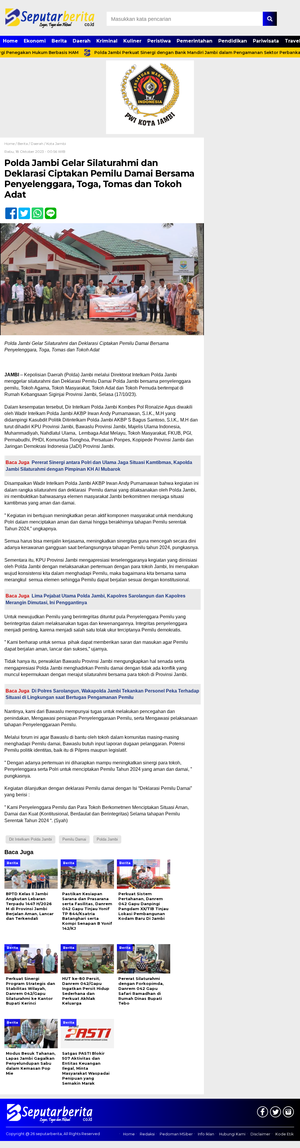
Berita (59, 41)
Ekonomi (35, 41)
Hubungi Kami (232, 1134)
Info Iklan (206, 1134)
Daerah (82, 41)
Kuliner (132, 41)
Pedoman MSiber (176, 1134)
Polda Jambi (107, 839)
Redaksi (147, 1134)
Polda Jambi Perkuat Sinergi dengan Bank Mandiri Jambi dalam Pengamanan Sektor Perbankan (177, 52)
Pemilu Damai (74, 839)
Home (10, 41)
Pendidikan (232, 41)
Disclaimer (260, 1134)
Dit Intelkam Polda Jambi (30, 839)
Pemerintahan (194, 41)
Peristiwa (159, 41)
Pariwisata (266, 41)
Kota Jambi (56, 143)
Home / (11, 143)
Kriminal (106, 41)
